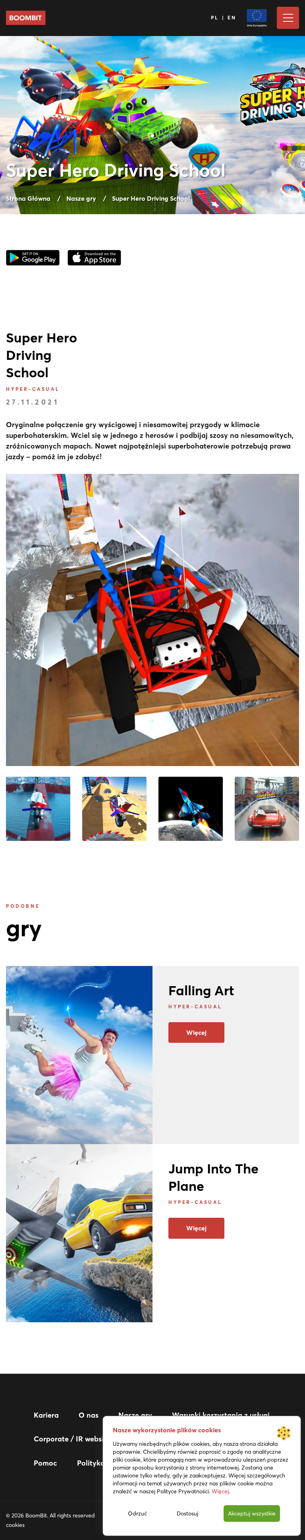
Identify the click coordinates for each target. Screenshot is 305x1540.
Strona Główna (28, 198)
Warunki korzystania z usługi (221, 1415)
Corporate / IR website (72, 1438)
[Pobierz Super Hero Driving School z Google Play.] (33, 256)
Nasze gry (81, 198)
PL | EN (224, 18)
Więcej (196, 1032)
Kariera (46, 1415)
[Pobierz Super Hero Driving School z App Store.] (94, 256)
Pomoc (45, 1463)
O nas (88, 1415)
